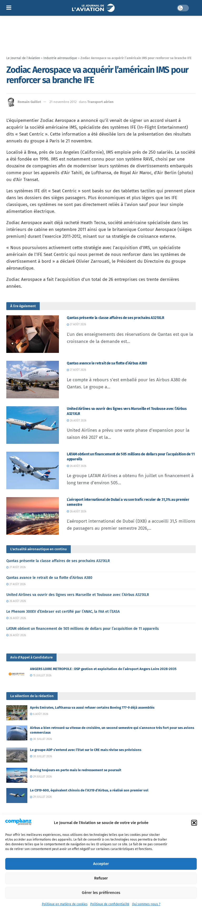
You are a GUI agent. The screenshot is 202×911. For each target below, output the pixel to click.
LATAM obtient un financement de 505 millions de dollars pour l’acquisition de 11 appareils (82, 628)
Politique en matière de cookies (65, 904)
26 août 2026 (77, 420)
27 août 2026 (77, 324)
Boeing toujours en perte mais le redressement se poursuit (75, 770)
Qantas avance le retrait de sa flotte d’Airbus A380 (107, 363)
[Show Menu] (8, 8)
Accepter (101, 863)
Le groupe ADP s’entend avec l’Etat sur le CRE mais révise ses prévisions (85, 750)
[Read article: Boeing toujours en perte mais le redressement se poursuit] (16, 775)
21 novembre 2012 (63, 102)
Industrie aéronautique (60, 58)
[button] (194, 822)
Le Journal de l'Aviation (23, 58)
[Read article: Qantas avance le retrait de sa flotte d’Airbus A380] (32, 379)
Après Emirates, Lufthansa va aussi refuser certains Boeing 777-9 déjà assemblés (92, 707)
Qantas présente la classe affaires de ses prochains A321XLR (115, 318)
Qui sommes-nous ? (146, 904)
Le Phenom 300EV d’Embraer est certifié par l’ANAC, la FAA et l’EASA (63, 611)
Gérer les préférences (101, 892)
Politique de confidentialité (109, 904)
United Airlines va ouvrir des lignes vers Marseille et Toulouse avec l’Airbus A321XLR (77, 595)
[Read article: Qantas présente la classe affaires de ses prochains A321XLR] (32, 334)
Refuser (101, 878)
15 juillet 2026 (41, 675)
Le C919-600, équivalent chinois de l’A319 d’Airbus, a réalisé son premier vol (89, 790)
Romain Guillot (29, 102)
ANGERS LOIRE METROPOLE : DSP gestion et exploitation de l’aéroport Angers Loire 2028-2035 (103, 669)
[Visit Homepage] (94, 8)
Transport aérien (100, 102)
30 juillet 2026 (42, 739)
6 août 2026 (40, 714)
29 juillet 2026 (42, 776)
